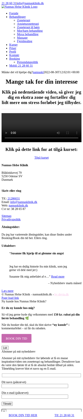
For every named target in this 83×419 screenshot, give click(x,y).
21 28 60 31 (9, 3)
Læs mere (8, 291)
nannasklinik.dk (18, 205)
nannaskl (38, 72)
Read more (57, 276)
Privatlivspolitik (11, 219)
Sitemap (6, 216)
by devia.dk (61, 294)
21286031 (14, 198)
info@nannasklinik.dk (30, 3)
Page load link (10, 297)
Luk (5, 347)
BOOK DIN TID (16, 338)
